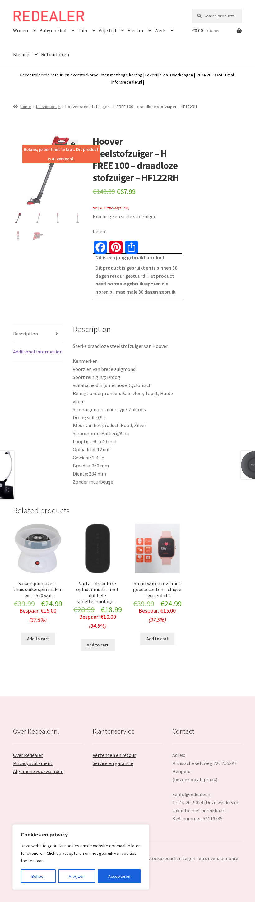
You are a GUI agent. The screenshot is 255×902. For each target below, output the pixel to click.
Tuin (82, 30)
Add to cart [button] (38, 638)
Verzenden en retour (114, 755)
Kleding (21, 54)
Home (25, 106)
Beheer (38, 876)
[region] (80, 857)
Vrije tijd (107, 30)
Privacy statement (33, 763)
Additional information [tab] (38, 351)
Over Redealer (28, 755)
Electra (135, 30)
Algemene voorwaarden (38, 771)
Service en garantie (113, 763)
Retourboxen (55, 54)
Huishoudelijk (48, 106)
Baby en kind (52, 30)
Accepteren (119, 876)
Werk (160, 30)
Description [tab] (25, 333)
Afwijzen (77, 876)
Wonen (20, 30)
